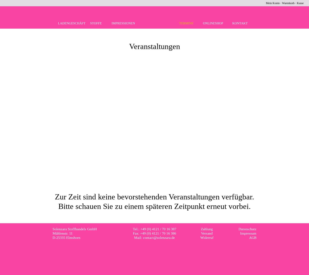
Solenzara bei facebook (151, 248)
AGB (252, 238)
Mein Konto (273, 3)
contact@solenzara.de (159, 238)
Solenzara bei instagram (158, 248)
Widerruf (207, 238)
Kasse (300, 3)
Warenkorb (288, 3)
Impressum (248, 233)
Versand (207, 233)
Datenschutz (247, 229)
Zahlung (207, 229)
